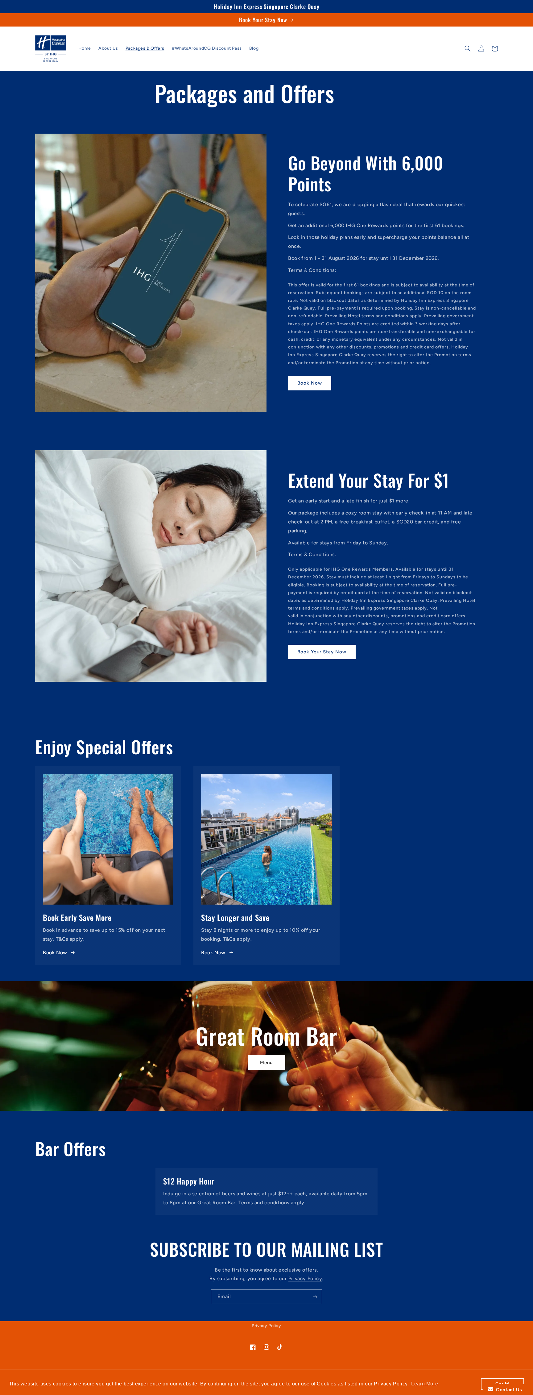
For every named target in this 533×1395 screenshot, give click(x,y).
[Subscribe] (315, 1296)
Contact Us (507, 1389)
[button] (467, 48)
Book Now (309, 383)
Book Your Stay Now (321, 652)
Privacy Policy (305, 1278)
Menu (266, 1062)
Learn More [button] (424, 1383)
